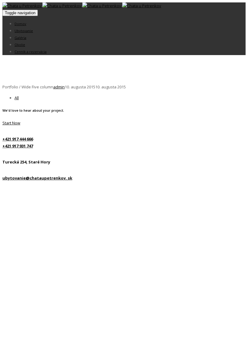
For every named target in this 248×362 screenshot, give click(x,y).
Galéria (20, 37)
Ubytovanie (24, 30)
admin (59, 87)
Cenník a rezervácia (31, 51)
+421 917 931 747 (17, 146)
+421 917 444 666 (17, 139)
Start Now (11, 123)
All (17, 97)
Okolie (20, 44)
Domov (20, 23)
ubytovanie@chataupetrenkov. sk (37, 178)
